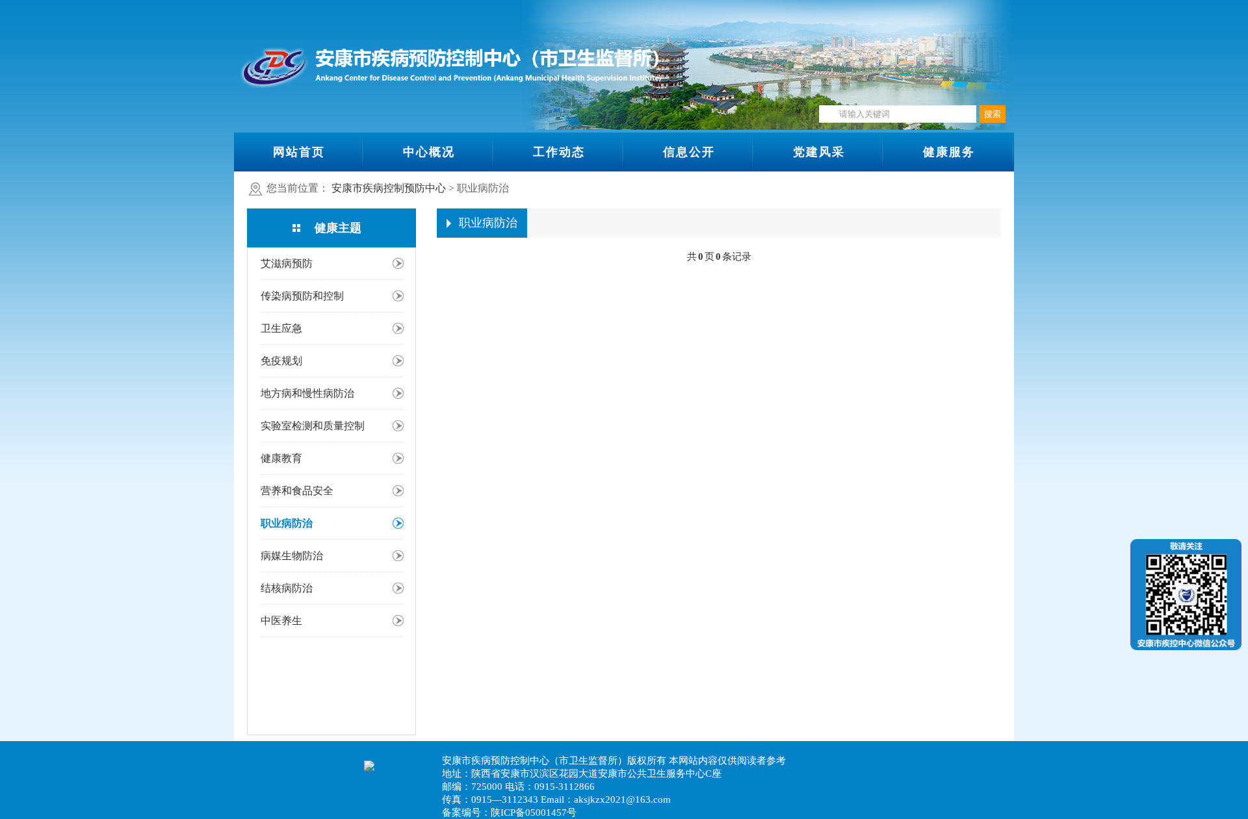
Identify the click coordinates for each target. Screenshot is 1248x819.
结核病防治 (287, 588)
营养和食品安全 (297, 490)
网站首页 (299, 151)
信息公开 (689, 151)
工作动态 (559, 151)
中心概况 (429, 151)
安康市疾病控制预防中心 (389, 188)
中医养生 (281, 620)
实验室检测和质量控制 (313, 425)
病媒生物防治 (292, 555)
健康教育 (281, 458)
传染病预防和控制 (302, 295)
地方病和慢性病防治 (307, 393)
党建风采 (819, 151)
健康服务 (949, 151)
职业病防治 (287, 523)
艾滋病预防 (287, 263)
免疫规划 (281, 360)
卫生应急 (281, 328)
